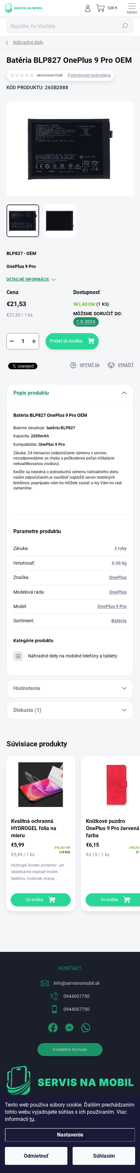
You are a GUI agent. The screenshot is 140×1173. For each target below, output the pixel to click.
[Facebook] (52, 1026)
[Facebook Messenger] (68, 1026)
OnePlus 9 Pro (112, 606)
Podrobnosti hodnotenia (89, 75)
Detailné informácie (28, 279)
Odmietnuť (36, 1156)
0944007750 (76, 996)
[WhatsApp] (85, 1026)
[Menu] (132, 8)
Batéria (119, 620)
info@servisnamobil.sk (77, 983)
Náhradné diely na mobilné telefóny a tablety (72, 655)
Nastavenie (70, 1135)
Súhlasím (104, 1156)
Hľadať (125, 26)
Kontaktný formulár (70, 1049)
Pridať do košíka (66, 341)
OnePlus (118, 577)
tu (32, 1119)
